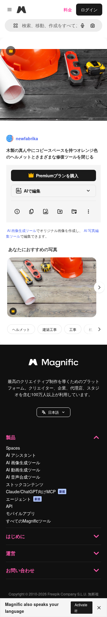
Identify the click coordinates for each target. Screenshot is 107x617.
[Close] (99, 607)
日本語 (53, 412)
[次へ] (99, 287)
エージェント (23, 499)
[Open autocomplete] (13, 25)
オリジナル (41, 51)
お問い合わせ (20, 570)
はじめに (15, 536)
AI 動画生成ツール (23, 470)
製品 (10, 437)
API (9, 506)
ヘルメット (21, 329)
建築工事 (50, 329)
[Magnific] (53, 363)
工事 (72, 329)
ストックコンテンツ (24, 484)
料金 (68, 10)
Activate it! (81, 607)
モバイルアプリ (20, 513)
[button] (53, 412)
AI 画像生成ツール (21, 230)
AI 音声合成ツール (23, 477)
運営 (10, 553)
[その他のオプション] (88, 212)
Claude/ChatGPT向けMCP (35, 491)
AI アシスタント (21, 455)
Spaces (13, 448)
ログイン (89, 10)
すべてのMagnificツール (28, 521)
